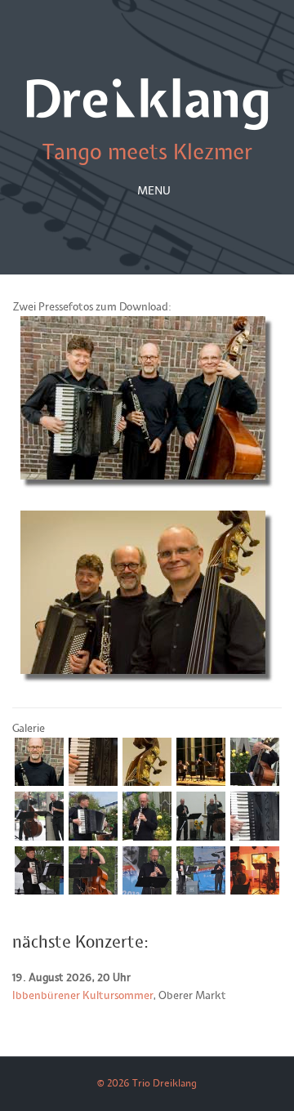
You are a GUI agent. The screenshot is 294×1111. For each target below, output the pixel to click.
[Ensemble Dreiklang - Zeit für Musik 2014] (200, 782)
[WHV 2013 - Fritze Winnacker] (93, 891)
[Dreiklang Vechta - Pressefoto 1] (147, 485)
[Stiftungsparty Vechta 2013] (254, 891)
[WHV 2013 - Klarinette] (146, 891)
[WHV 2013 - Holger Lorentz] (39, 891)
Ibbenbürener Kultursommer (83, 995)
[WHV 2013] (200, 891)
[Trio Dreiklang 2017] (39, 782)
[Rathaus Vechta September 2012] (39, 837)
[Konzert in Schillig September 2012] (200, 837)
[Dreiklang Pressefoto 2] (147, 679)
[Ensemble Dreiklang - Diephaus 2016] (254, 782)
